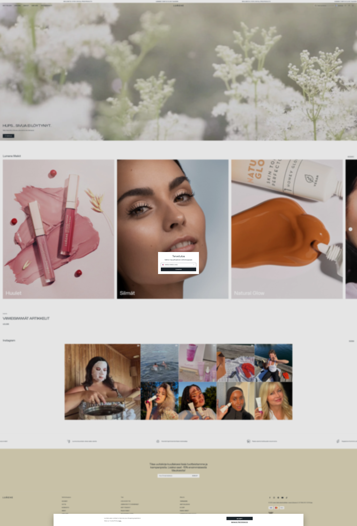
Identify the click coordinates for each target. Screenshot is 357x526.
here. (119, 521)
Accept (239, 518)
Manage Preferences (239, 522)
